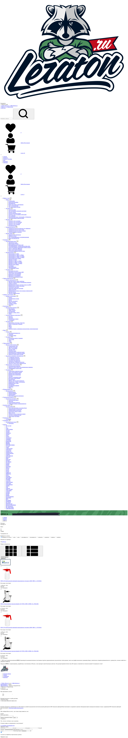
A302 (7, 428)
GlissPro (7, 485)
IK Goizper (8, 502)
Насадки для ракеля (13, 301)
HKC (7, 499)
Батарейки (11, 386)
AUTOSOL (8, 440)
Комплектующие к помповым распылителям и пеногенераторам (23, 328)
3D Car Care (8, 425)
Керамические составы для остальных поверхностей (20, 290)
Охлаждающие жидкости (14, 402)
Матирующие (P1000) (13, 243)
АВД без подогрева (13, 347)
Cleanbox (8, 454)
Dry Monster (8, 461)
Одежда (7, 331)
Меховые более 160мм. (14, 264)
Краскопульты (12, 379)
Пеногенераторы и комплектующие (17, 353)
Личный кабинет (7, 673)
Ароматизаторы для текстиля (15, 409)
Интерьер (8, 219)
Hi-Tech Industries (10, 496)
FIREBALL (8, 473)
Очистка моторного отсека (15, 213)
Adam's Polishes (9, 429)
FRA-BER (8, 478)
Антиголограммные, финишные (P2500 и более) (20, 247)
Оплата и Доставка (7, 159)
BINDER (8, 443)
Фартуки (11, 316)
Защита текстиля (12, 289)
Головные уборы (12, 335)
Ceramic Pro (8, 451)
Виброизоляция (12, 392)
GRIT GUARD (9, 489)
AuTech (7, 436)
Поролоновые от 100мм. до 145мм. (16, 256)
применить (3, 558)
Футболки (11, 334)
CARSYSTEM (9, 448)
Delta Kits (8, 457)
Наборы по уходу (12, 236)
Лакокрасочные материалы (15, 234)
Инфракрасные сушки (14, 383)
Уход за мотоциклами (13, 205)
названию (40, 537)
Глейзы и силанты (13, 283)
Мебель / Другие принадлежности (16, 380)
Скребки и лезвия (13, 303)
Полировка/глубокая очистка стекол (17, 251)
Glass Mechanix (9, 484)
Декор (10, 340)
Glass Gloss (8, 483)
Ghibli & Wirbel (9, 482)
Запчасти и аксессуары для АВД (16, 354)
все (5, 541)
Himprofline (8, 497)
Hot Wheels (8, 500)
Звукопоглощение (13, 393)
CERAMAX (8, 449)
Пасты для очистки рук (14, 238)
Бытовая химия (6, 405)
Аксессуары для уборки (14, 416)
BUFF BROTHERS (10, 445)
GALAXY (8, 481)
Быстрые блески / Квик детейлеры (16, 281)
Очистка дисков (12, 212)
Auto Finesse (8, 437)
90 (3, 541)
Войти (22, 142)
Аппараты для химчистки (14, 360)
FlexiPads (8, 476)
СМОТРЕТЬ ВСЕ (10, 508)
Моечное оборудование (11, 344)
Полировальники (10, 252)
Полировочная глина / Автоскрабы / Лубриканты (20, 217)
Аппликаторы (12, 311)
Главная (5, 156)
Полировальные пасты (11, 241)
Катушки (11, 376)
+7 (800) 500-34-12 (13, 105)
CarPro (7, 447)
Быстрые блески (12, 292)
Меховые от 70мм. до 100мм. (15, 261)
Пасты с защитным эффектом (15, 248)
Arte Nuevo (8, 433)
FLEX (7, 475)
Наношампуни (12, 203)
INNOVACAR (9, 503)
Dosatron (8, 460)
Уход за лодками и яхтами (14, 207)
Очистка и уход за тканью (14, 220)
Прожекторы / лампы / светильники (17, 382)
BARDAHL (8, 441)
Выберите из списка (6, 537)
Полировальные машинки (14, 366)
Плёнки (10, 297)
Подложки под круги (13, 271)
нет (14, 725)
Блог (4, 160)
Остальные (11, 265)
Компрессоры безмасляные (15, 373)
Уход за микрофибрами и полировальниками (19, 237)
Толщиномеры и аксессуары (15, 368)
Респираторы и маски (13, 318)
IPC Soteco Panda (10, 507)
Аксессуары (11, 339)
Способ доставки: (17, 730)
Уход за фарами (12, 215)
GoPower (8, 488)
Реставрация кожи (13, 225)
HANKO (8, 493)
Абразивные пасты (13, 242)
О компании (6, 676)
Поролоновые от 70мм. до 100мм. (16, 255)
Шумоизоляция (6, 389)
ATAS (7, 435)
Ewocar (7, 471)
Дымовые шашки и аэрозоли (15, 232)
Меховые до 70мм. (13, 259)
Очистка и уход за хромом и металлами (17, 214)
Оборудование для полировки (13, 364)
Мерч (4, 330)
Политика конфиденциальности (16, 708)
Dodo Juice (8, 459)
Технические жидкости (8, 397)
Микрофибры (12, 309)
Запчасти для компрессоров (15, 377)
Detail (7, 458)
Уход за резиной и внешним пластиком (17, 211)
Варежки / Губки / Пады (14, 312)
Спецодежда (11, 320)
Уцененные (8, 419)
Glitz (7, 487)
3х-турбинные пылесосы (14, 359)
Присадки (11, 401)
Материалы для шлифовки (15, 275)
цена (14, 537)
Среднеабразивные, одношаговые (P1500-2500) (19, 246)
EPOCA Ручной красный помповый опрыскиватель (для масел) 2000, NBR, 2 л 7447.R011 (21, 627)
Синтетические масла (13, 400)
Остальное (8, 269)
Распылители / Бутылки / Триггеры (17, 322)
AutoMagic (8, 439)
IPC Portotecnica (9, 506)
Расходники (6, 306)
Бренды (5, 424)
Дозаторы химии (12, 350)
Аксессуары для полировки (15, 273)
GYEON (8, 491)
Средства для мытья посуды (15, 415)
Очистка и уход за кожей (14, 224)
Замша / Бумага (12, 310)
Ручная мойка (12, 201)
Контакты (5, 161)
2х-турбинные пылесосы (14, 358)
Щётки (10, 326)
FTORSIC (8, 479)
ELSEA (7, 465)
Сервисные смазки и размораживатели (17, 403)
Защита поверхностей (8, 278)
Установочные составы (14, 298)
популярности (24, 537)
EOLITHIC (8, 466)
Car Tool (8, 446)
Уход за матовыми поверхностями (16, 218)
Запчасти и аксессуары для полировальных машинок (21, 367)
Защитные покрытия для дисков (16, 288)
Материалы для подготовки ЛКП (16, 272)
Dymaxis (8, 463)
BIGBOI (8, 442)
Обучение (5, 162)
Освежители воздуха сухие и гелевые (17, 230)
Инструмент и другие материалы (16, 395)
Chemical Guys (9, 452)
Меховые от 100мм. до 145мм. (15, 262)
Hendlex (7, 495)
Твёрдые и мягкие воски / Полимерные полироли (20, 282)
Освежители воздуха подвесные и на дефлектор (19, 228)
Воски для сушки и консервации (16, 204)
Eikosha (7, 464)
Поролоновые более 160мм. (15, 258)
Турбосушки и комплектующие (16, 371)
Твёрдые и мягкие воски (14, 293)
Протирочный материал (11, 307)
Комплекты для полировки (15, 274)
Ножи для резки (12, 302)
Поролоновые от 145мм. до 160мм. (16, 257)
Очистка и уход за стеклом (15, 223)
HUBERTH (8, 501)
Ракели (10, 299)
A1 (6, 427)
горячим (53, 537)
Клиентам (5, 157)
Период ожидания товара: (6, 717)
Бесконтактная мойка (13, 202)
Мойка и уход (6, 198)
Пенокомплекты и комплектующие (17, 352)
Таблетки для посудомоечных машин (17, 414)
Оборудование (6, 343)
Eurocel (7, 470)
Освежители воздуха (10, 227)
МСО (10, 388)
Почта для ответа (4, 714)
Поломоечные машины (14, 385)
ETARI (7, 469)
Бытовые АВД (12, 349)
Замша (10, 313)
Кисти (10, 325)
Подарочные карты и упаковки (16, 338)
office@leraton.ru (4, 685)
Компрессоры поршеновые (15, 374)
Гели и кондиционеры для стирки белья (18, 408)
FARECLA (8, 472)
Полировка (6, 239)
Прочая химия (9, 233)
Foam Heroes (9, 477)
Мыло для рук (12, 412)
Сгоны (10, 327)
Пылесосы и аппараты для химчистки (14, 355)
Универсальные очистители (15, 410)
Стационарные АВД (13, 346)
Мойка (7, 199)
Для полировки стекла (14, 268)
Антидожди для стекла (14, 287)
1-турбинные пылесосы (14, 357)
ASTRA (7, 434)
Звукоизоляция (12, 394)
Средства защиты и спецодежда (13, 315)
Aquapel (7, 431)
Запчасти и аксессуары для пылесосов (17, 363)
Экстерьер (8, 208)
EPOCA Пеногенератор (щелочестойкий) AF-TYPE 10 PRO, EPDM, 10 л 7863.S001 (20, 651)
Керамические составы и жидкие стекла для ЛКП (20, 284)
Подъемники (11, 384)
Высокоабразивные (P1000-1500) (16, 245)
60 (2, 541)
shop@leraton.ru (4, 684)
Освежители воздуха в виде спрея (16, 229)
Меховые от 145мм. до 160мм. (15, 263)
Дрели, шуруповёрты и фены (15, 372)
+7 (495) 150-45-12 (5, 105)
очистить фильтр (4, 557)
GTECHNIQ (8, 490)
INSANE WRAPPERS (11, 505)
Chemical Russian (9, 453)
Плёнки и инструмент (8, 294)
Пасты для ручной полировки (15, 249)
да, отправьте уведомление (7, 725)
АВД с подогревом (13, 348)
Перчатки (11, 317)
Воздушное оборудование (14, 378)
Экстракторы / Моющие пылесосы (16, 362)
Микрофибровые (12, 267)
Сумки (10, 341)
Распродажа (6, 417)
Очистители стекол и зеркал (15, 411)
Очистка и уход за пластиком (15, 222)
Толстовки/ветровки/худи (14, 333)
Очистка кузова (12, 209)
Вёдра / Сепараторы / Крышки (15, 324)
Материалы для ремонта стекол (16, 277)
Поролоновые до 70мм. (14, 253)
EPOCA (7, 467)
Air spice (8, 430)
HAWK (7, 494)
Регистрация (27, 142)
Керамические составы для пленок (16, 286)
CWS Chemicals (9, 455)
